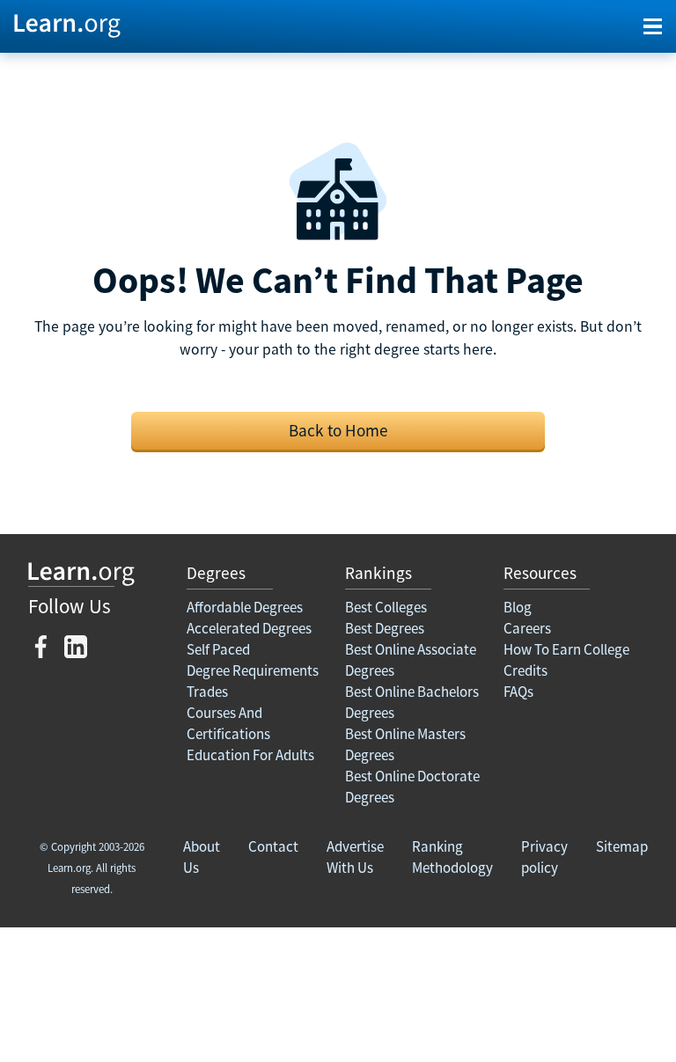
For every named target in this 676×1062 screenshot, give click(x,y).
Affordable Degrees (245, 607)
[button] (652, 26)
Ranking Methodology (452, 857)
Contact (273, 846)
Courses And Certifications (228, 723)
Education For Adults (250, 755)
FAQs (518, 691)
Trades (207, 691)
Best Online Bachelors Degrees (412, 702)
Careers (527, 628)
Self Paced (218, 649)
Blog (517, 607)
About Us (201, 857)
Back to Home (338, 430)
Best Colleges (386, 607)
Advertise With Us (355, 857)
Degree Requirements (253, 670)
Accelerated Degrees (249, 628)
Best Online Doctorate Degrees (412, 786)
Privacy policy (544, 857)
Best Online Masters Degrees (405, 744)
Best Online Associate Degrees (410, 660)
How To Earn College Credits (566, 660)
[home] (67, 24)
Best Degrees (384, 628)
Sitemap (622, 846)
